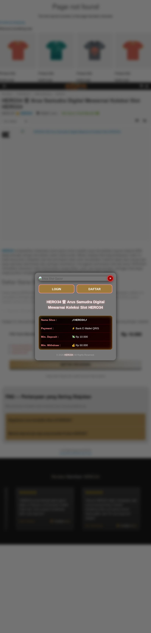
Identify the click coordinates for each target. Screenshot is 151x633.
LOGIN (56, 289)
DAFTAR (94, 289)
